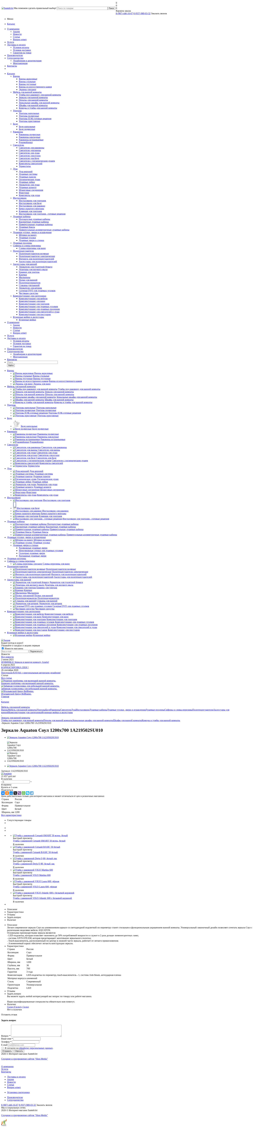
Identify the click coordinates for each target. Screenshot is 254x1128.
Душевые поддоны (22, 243)
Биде (15, 124)
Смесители (18, 145)
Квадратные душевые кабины (34, 222)
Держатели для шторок (30, 288)
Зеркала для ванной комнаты (33, 97)
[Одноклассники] (7, 793)
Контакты (12, 66)
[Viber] (19, 793)
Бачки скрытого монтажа (31, 208)
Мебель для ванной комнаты (27, 92)
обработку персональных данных (36, 1048)
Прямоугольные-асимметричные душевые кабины (44, 229)
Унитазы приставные (29, 121)
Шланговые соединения (31, 190)
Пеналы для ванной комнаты (33, 100)
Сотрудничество (15, 58)
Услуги (10, 42)
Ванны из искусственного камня (35, 87)
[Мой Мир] (11, 793)
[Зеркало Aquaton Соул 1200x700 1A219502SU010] (33, 737)
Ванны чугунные (27, 84)
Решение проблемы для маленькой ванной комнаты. (27, 683)
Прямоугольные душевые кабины (36, 224)
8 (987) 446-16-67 (124, 13)
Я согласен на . (29, 1048)
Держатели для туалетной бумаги (35, 267)
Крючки (23, 274)
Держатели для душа (29, 184)
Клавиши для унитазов (30, 211)
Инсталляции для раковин (32, 206)
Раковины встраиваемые (31, 140)
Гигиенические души (29, 179)
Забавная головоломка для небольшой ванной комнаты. (29, 688)
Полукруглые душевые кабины (34, 219)
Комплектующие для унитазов (34, 304)
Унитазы (17, 110)
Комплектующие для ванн (32, 301)
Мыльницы (24, 277)
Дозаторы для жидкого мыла (33, 269)
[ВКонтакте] (3, 793)
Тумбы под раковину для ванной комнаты (40, 95)
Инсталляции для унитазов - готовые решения (42, 214)
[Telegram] (32, 793)
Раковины (18, 132)
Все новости (7, 657)
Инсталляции (19, 198)
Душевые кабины (22, 216)
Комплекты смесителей (30, 163)
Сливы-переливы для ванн (32, 248)
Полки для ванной (28, 280)
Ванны (16, 76)
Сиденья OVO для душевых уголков (37, 290)
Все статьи (6, 678)
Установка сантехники (18, 1092)
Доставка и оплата (16, 45)
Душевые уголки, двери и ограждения (32, 232)
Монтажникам (20, 63)
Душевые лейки (27, 182)
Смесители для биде (29, 158)
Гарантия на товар (22, 52)
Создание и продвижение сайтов (24, 1059)
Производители (15, 55)
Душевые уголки (27, 237)
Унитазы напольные (29, 113)
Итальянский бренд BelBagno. (16, 694)
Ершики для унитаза (29, 272)
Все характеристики (11, 815)
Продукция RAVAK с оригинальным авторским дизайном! (31, 672)
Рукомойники (26, 142)
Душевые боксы (27, 227)
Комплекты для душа (29, 195)
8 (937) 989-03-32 (142, 13)
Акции (16, 31)
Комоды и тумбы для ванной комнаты (38, 108)
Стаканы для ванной (29, 285)
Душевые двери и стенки (31, 240)
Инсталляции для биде (30, 203)
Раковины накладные (29, 137)
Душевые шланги (27, 187)
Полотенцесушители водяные (34, 253)
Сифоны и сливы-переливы (27, 245)
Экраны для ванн (27, 89)
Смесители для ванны (30, 150)
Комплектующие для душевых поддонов (39, 309)
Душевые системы (28, 174)
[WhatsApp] (23, 793)
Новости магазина (13, 648)
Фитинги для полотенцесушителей (36, 259)
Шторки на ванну (28, 235)
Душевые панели (27, 177)
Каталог (11, 24)
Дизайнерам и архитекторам (27, 60)
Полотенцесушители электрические (37, 256)
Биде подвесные (27, 129)
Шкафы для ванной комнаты (33, 105)
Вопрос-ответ (20, 39)
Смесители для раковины (31, 147)
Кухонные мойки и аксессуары (28, 317)
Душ (15, 169)
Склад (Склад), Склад (18, 1007)
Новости (17, 34)
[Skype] (27, 793)
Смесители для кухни (30, 155)
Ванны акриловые (28, 79)
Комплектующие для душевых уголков (38, 306)
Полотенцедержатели (29, 282)
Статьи (16, 37)
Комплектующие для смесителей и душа (39, 312)
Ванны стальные (27, 81)
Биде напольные (27, 126)
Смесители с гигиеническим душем (37, 161)
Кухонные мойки (27, 319)
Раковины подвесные (29, 134)
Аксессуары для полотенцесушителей (38, 261)
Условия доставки (22, 50)
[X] (15, 793)
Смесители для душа (29, 153)
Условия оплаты (21, 47)
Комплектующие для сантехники (29, 296)
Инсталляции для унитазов (32, 200)
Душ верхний (25, 171)
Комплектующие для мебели (33, 298)
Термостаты (25, 166)
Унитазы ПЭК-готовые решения (35, 118)
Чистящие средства (28, 293)
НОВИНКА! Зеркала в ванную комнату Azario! (25, 662)
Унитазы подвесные (29, 116)
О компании (13, 29)
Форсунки (24, 192)
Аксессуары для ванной (25, 264)
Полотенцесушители (23, 251)
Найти (11, 365)
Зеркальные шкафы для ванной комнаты (39, 102)
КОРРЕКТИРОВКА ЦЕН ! (15, 667)
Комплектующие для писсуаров (35, 314)
